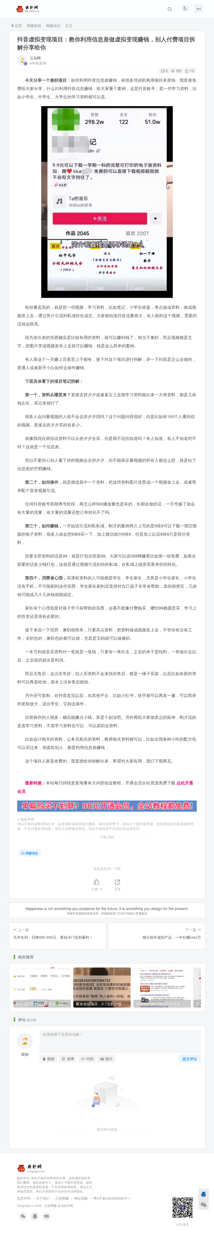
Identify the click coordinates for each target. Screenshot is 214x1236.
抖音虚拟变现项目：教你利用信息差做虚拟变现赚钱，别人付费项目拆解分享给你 (106, 43)
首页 (18, 25)
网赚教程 (34, 25)
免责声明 (24, 1198)
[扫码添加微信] (203, 1204)
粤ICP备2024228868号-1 (111, 1198)
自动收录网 (65, 1205)
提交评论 (189, 1058)
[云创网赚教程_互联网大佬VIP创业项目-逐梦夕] (31, 1167)
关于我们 (43, 1198)
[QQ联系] (203, 1194)
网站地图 (81, 1198)
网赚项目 (53, 25)
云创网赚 (62, 1198)
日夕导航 (25, 774)
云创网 (35, 57)
